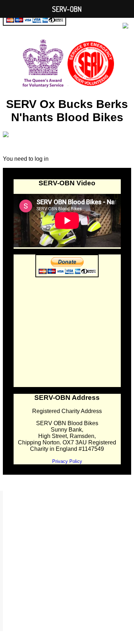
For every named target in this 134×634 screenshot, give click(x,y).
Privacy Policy (67, 461)
